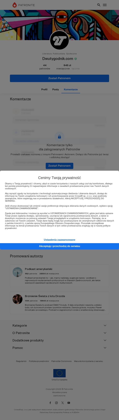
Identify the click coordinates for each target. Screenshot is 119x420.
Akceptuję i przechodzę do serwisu (59, 246)
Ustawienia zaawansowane (59, 239)
